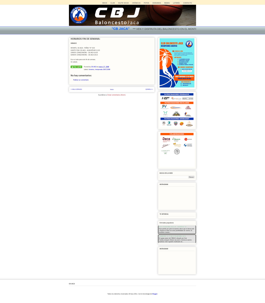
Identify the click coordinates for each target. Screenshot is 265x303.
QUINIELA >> (149, 89)
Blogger (154, 294)
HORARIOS (156, 3)
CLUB (112, 3)
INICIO (104, 3)
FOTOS (146, 3)
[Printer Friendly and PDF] (76, 67)
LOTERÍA (176, 3)
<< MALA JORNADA (76, 89)
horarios (91, 69)
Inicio (112, 89)
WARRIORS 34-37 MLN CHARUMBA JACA (172, 236)
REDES (167, 3)
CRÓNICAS (136, 3)
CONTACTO (187, 3)
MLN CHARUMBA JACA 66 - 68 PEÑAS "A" (173, 227)
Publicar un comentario (81, 80)
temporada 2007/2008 (102, 69)
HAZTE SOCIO (123, 3)
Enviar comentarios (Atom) (116, 95)
